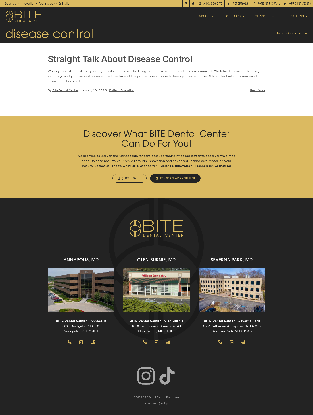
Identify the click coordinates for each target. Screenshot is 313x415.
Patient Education (121, 90)
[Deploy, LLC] (163, 403)
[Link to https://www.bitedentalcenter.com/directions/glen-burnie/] (168, 342)
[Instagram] (186, 3)
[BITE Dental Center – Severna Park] (232, 269)
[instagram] (146, 376)
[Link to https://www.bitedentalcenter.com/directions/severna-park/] (243, 342)
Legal (177, 397)
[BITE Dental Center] (23, 11)
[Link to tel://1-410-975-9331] (220, 342)
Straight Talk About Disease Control (120, 59)
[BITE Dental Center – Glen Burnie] (156, 269)
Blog (168, 397)
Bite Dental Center (65, 90)
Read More (257, 90)
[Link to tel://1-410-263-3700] (69, 342)
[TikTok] (193, 3)
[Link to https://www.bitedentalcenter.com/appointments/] (81, 342)
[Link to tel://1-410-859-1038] (145, 342)
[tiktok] (167, 376)
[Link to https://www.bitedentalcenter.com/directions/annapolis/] (92, 342)
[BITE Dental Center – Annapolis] (81, 269)
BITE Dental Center (153, 397)
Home (280, 33)
